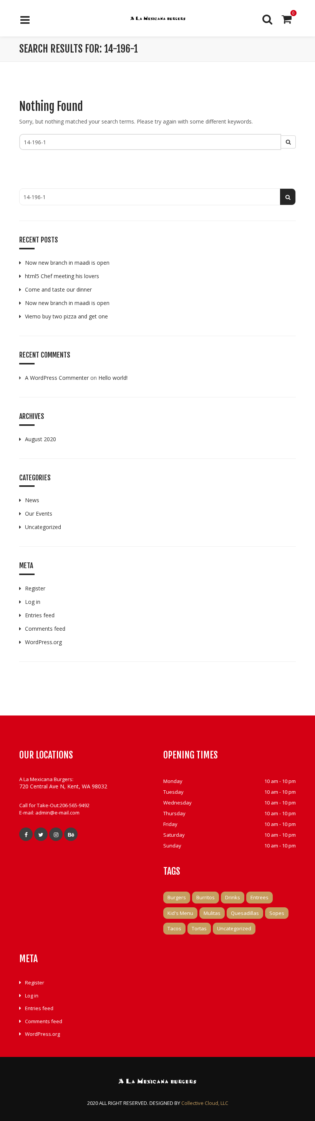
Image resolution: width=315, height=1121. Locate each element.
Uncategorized (43, 527)
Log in (32, 601)
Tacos (174, 928)
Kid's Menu (180, 913)
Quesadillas (245, 913)
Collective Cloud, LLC (204, 1103)
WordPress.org (43, 642)
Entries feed (40, 615)
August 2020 (40, 439)
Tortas (199, 928)
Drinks (232, 897)
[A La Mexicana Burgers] (158, 19)
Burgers (176, 897)
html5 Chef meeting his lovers (62, 276)
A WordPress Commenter (57, 377)
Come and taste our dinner (58, 289)
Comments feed (45, 628)
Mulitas (212, 913)
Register (35, 588)
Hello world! (113, 377)
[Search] (267, 19)
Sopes (276, 913)
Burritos (205, 897)
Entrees (259, 897)
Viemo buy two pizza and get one (66, 316)
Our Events (38, 513)
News (32, 500)
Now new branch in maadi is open (67, 262)
